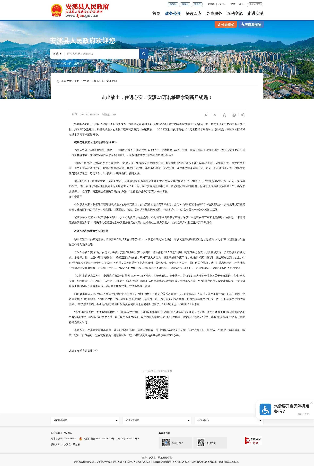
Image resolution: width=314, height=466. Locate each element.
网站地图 (67, 433)
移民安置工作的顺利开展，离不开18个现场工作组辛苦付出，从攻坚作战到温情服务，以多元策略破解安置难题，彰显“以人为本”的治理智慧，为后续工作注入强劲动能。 (157, 242)
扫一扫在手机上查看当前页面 (157, 371)
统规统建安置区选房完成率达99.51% (94, 142)
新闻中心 (99, 81)
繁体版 (211, 4)
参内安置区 (75, 196)
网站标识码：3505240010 (63, 438)
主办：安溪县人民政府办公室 (157, 457)
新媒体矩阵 (164, 433)
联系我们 (55, 433)
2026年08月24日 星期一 (67, 63)
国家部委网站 (60, 420)
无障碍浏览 (253, 24)
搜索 (144, 54)
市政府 (197, 4)
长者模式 (227, 24)
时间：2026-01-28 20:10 (85, 114)
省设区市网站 (132, 420)
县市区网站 (203, 420)
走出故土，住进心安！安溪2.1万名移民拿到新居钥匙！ (157, 97)
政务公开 (173, 13)
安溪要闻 (111, 81)
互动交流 (235, 13)
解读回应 (193, 13)
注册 (241, 4)
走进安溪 (255, 13)
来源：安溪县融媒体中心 (83, 350)
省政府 (185, 4)
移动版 (221, 4)
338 (114, 114)
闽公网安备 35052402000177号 (99, 438)
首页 (156, 13)
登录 (233, 4)
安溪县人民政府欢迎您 (82, 40)
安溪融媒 (211, 443)
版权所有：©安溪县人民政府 (65, 444)
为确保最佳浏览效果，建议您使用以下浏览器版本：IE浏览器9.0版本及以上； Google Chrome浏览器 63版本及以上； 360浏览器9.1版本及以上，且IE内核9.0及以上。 (157, 462)
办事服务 (214, 13)
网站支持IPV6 (255, 4)
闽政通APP (177, 443)
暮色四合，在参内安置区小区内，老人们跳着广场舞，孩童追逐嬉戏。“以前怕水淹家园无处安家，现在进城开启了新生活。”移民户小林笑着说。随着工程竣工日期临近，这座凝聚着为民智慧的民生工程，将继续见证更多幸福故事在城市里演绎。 (157, 333)
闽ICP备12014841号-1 (128, 438)
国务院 (173, 4)
